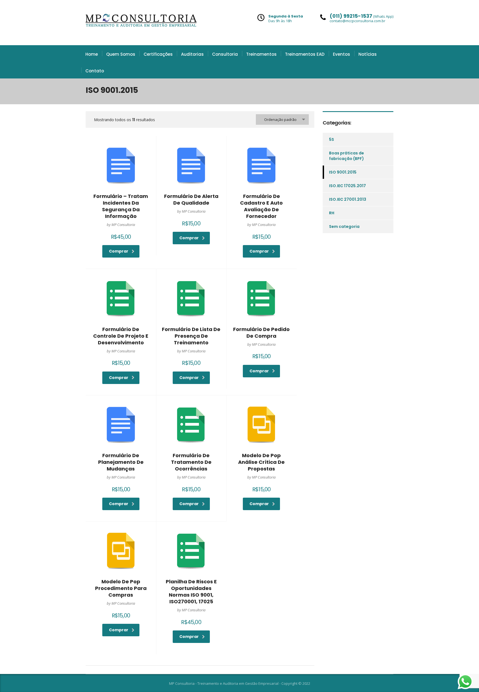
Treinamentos (261, 54)
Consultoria (225, 54)
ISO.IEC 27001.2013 (347, 199)
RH (331, 213)
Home (91, 54)
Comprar (118, 251)
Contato (94, 71)
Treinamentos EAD (305, 54)
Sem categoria (344, 226)
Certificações (158, 54)
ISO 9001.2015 (342, 172)
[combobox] (282, 119)
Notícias (367, 54)
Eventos (341, 54)
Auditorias (192, 54)
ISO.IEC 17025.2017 (347, 186)
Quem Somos (120, 54)
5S (331, 139)
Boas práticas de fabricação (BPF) (346, 155)
